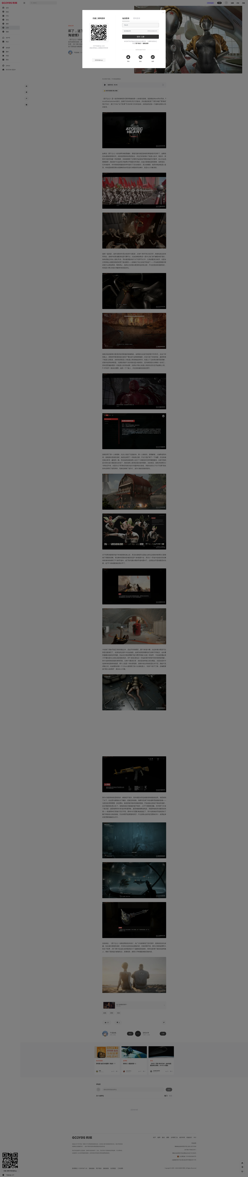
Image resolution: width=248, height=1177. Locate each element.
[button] (163, 12)
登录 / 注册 (140, 37)
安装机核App (99, 60)
